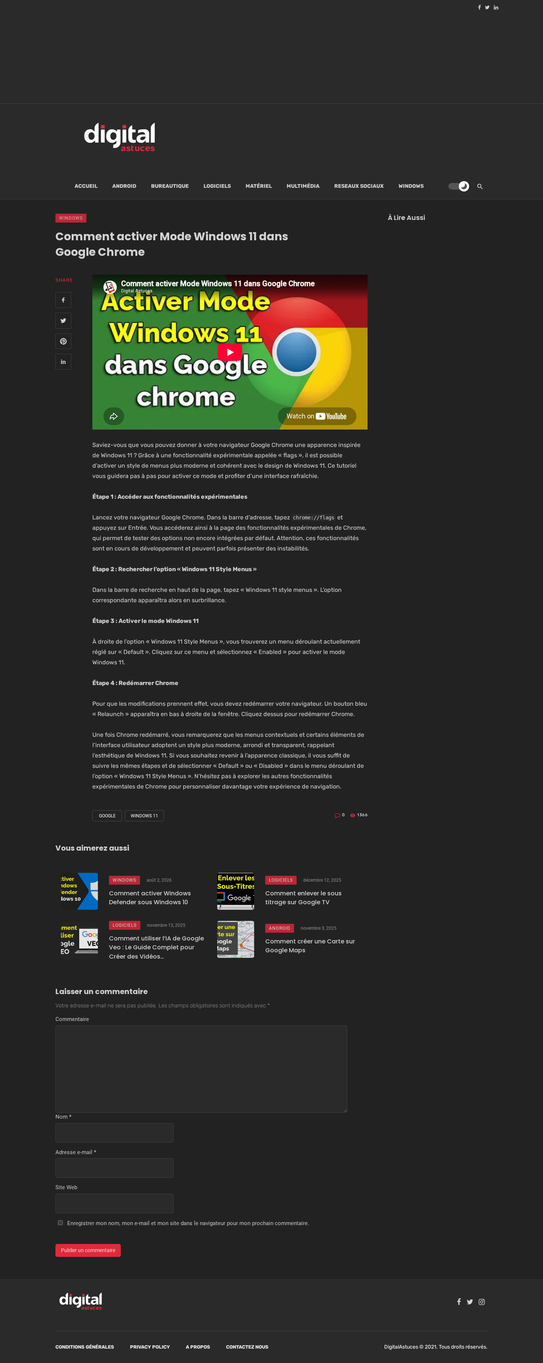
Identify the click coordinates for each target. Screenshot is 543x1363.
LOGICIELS (217, 186)
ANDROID (124, 186)
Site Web (66, 1187)
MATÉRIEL (259, 186)
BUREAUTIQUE (170, 186)
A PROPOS (198, 1347)
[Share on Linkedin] (63, 362)
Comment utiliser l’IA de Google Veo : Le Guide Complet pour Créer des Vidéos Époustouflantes (156, 947)
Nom (63, 1116)
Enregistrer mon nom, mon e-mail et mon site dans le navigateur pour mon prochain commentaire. (188, 1223)
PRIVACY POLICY (150, 1347)
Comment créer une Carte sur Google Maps (310, 946)
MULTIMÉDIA (303, 186)
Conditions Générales (84, 1347)
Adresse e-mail (75, 1152)
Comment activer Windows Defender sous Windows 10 (150, 897)
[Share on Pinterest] (63, 341)
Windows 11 (144, 815)
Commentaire (72, 1019)
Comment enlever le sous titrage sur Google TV (303, 897)
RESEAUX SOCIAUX (359, 186)
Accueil (86, 186)
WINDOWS (411, 186)
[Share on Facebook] (63, 300)
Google (107, 815)
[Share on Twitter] (63, 321)
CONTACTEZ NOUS (247, 1347)
